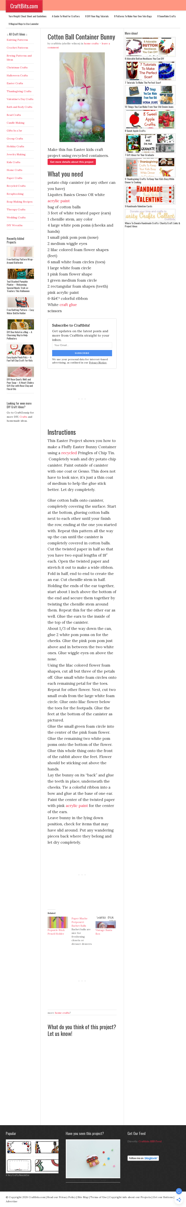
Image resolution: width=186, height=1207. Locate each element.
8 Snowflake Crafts (166, 16)
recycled (69, 452)
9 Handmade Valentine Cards (138, 206)
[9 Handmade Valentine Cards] (150, 203)
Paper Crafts (14, 178)
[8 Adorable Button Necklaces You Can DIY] (150, 56)
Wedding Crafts (16, 217)
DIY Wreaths (15, 225)
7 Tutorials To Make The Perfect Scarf (143, 82)
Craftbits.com (37, 1197)
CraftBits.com (24, 6)
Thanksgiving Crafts (19, 91)
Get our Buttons (163, 1197)
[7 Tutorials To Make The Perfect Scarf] (150, 80)
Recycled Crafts (16, 185)
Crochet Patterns (17, 47)
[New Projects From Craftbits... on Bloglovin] (143, 1160)
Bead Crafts (14, 115)
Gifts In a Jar (14, 130)
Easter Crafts (15, 83)
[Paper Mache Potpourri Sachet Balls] (84, 931)
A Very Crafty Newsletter (17, 1175)
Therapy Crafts (16, 209)
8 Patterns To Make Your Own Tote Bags (133, 16)
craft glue (68, 304)
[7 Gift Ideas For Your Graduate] (150, 152)
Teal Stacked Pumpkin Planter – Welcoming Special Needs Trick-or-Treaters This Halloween (18, 286)
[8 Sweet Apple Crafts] (150, 128)
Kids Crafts (13, 162)
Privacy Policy (67, 1197)
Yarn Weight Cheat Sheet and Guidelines (27, 16)
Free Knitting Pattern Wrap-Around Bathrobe (20, 260)
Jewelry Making (16, 154)
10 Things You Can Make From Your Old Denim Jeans (149, 107)
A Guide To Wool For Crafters (66, 16)
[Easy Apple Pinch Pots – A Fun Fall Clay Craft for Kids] (21, 354)
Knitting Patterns (17, 39)
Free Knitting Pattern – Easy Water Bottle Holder (20, 311)
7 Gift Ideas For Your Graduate (139, 155)
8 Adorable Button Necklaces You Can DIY (144, 58)
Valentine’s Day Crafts (20, 99)
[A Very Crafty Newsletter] (33, 1172)
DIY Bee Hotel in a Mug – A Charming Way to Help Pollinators (19, 335)
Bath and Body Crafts (19, 107)
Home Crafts (91, 43)
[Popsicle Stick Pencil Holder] (58, 922)
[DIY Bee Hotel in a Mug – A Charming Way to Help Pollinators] (21, 329)
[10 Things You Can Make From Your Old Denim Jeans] (150, 104)
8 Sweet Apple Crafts (135, 131)
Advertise (11, 1201)
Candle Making (16, 122)
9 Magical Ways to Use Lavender (24, 24)
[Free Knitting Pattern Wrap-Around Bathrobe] (21, 256)
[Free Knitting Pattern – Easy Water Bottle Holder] (21, 307)
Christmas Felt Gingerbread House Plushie (86, 1180)
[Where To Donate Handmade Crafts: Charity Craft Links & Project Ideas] (150, 220)
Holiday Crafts (15, 146)
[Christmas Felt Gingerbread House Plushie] (94, 1177)
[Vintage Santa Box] (106, 922)
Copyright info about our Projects (130, 1197)
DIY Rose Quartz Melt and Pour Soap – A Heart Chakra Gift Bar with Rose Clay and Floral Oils (20, 384)
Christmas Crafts (17, 67)
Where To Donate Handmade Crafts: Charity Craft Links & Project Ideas (152, 224)
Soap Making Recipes (20, 201)
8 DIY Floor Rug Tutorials (97, 16)
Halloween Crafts (17, 75)
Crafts (23, 416)
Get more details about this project (71, 161)
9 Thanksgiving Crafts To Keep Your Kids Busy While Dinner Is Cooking (149, 180)
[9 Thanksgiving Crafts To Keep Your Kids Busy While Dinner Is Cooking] (150, 176)
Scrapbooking (15, 193)
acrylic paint (59, 200)
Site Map (83, 1197)
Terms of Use (98, 1197)
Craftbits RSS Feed (150, 1141)
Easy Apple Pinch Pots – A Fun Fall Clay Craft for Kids (20, 358)
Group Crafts (15, 138)
